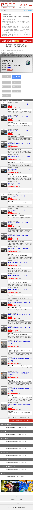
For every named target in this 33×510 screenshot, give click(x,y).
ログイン (25, 10)
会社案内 (16, 496)
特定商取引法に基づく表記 (16, 499)
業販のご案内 (16, 503)
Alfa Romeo (4, 59)
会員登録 (30, 10)
